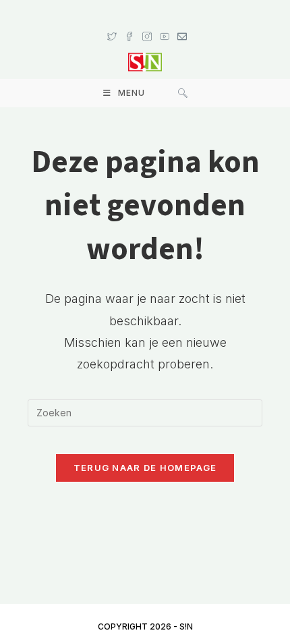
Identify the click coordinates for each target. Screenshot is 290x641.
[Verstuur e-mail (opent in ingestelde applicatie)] (180, 24)
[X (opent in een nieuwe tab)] (112, 24)
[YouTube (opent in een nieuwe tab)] (164, 24)
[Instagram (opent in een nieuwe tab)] (147, 24)
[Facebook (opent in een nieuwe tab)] (129, 24)
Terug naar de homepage (145, 467)
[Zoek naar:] (182, 93)
